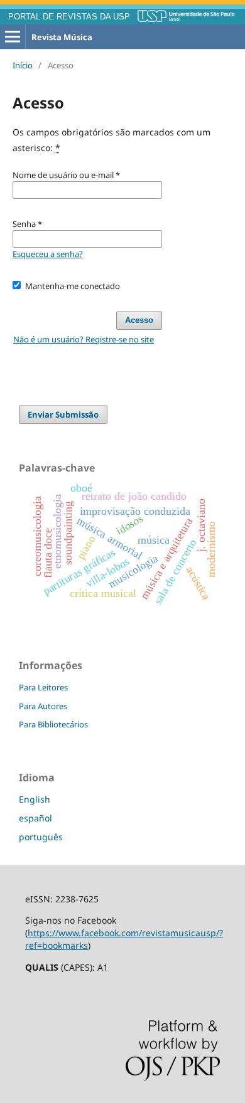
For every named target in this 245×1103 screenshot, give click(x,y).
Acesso (139, 320)
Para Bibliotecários (53, 724)
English (34, 799)
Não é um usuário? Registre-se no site (83, 339)
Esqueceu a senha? (48, 254)
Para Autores (43, 706)
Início (23, 65)
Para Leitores (43, 687)
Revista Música (61, 37)
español (35, 818)
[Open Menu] (12, 37)
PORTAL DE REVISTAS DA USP (69, 17)
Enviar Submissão (63, 414)
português (41, 837)
